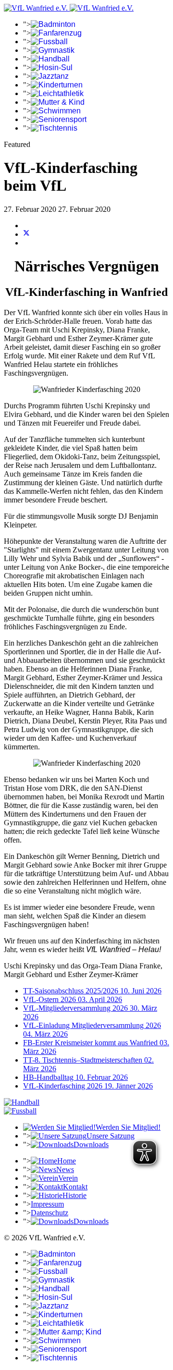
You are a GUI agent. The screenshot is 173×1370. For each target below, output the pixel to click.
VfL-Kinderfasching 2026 (88, 1086)
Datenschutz (49, 1213)
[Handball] (21, 1102)
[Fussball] (20, 1111)
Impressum (47, 1204)
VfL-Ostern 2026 (72, 999)
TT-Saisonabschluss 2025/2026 (92, 991)
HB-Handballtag (75, 1077)
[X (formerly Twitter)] (26, 234)
